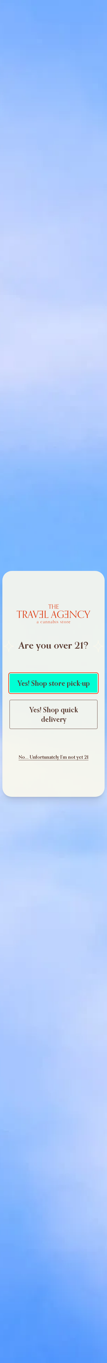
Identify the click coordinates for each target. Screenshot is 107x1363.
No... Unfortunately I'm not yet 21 (54, 757)
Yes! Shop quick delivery (53, 714)
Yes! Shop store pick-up (54, 683)
